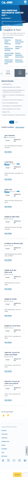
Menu (25, 3)
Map (16, 122)
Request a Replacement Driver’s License (19, 54)
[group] (8, 73)
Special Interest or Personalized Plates (8, 61)
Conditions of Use (5, 441)
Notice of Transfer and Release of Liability (9, 54)
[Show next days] (26, 73)
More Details (8, 152)
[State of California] (3, 2)
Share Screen (4, 456)
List (11, 122)
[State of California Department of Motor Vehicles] (9, 2)
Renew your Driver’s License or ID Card (19, 41)
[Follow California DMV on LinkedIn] (25, 460)
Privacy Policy (4, 434)
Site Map (3, 445)
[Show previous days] (1, 73)
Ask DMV (17, 474)
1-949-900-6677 (5, 25)
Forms (2, 452)
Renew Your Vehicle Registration (7, 41)
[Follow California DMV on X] (8, 460)
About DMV (3, 430)
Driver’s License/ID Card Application (8, 48)
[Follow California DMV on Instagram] (19, 460)
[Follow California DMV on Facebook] (2, 460)
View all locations (19, 127)
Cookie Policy (4, 437)
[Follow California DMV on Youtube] (14, 460)
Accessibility (4, 448)
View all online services (8, 37)
